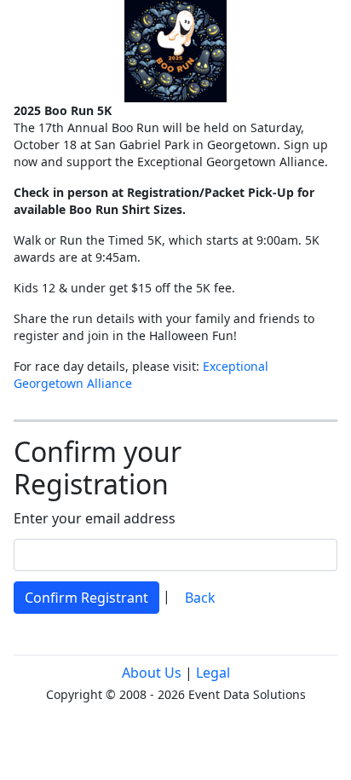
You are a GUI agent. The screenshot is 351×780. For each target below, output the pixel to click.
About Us (151, 672)
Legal (213, 672)
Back (200, 597)
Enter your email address (95, 518)
